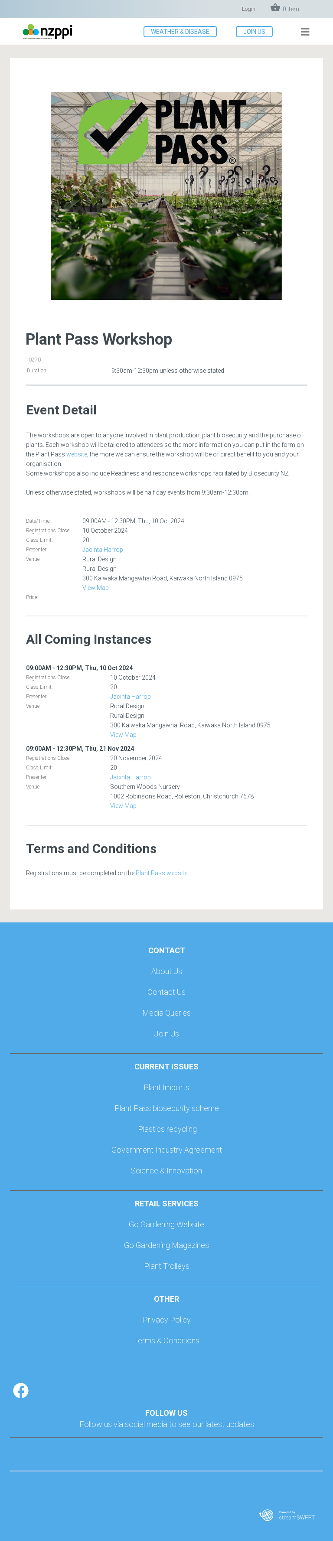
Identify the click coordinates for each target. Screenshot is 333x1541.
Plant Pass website (161, 873)
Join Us (166, 1033)
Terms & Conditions (166, 1340)
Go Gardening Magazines (166, 1245)
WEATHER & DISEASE (180, 31)
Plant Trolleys (166, 1266)
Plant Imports (166, 1087)
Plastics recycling (167, 1129)
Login (248, 9)
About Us (166, 971)
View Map (95, 587)
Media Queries (166, 1012)
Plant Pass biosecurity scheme (166, 1108)
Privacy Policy (167, 1319)
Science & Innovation (166, 1170)
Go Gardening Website (166, 1224)
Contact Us (166, 992)
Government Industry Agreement (166, 1149)
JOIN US (254, 31)
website (76, 454)
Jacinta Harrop (102, 549)
